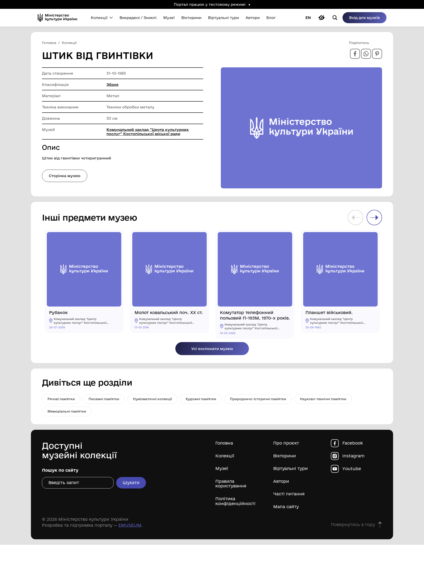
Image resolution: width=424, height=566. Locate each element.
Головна (224, 443)
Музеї (221, 468)
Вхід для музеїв (364, 17)
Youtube (351, 468)
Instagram (353, 456)
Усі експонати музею (212, 348)
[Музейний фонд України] (59, 17)
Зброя (112, 84)
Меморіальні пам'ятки (66, 411)
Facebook (352, 443)
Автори (281, 481)
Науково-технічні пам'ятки (323, 399)
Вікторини (284, 456)
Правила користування (230, 483)
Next (374, 217)
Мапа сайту (286, 506)
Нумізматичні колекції (152, 399)
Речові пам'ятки (61, 399)
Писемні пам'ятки (104, 399)
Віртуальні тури (290, 468)
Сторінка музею (64, 176)
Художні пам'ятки (201, 399)
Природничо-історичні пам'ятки (258, 399)
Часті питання (289, 494)
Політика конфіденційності (235, 501)
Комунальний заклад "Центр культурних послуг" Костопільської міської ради (147, 131)
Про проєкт (286, 443)
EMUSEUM (129, 525)
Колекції (224, 456)
